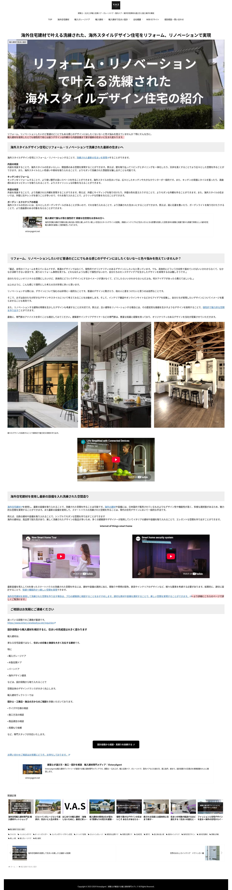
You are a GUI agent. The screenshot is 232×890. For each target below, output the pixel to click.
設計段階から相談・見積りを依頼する (115, 744)
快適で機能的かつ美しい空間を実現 (39, 589)
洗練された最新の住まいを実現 (92, 157)
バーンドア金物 (81, 834)
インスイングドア (25, 834)
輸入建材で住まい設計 (17, 829)
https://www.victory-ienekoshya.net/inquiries (30, 622)
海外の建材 (110, 506)
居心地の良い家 (159, 834)
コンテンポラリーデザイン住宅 (62, 834)
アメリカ (13, 834)
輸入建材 (38, 838)
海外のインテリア (174, 834)
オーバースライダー (41, 834)
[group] (21, 810)
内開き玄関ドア (127, 834)
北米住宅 (139, 834)
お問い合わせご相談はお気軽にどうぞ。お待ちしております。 (37, 754)
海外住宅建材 (14, 506)
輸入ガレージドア (25, 838)
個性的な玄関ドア (112, 834)
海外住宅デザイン (189, 834)
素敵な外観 (215, 834)
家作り (148, 834)
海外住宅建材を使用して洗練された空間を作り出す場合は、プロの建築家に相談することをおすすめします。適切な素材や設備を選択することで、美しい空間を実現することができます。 (98, 596)
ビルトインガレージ (96, 834)
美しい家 (13, 838)
